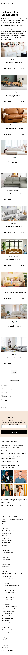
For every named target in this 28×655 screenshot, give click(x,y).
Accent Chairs (5, 627)
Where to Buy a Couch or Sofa (9, 608)
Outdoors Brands (6, 561)
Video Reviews (5, 566)
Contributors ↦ (5, 528)
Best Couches (5, 601)
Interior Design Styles (7, 595)
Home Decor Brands (7, 557)
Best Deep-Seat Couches (8, 592)
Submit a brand (5, 535)
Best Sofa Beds (5, 625)
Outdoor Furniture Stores (8, 629)
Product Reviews (6, 564)
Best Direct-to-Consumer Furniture (10, 585)
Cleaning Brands (6, 555)
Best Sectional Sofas (7, 613)
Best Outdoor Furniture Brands (9, 615)
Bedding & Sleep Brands (7, 552)
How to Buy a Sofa (6, 568)
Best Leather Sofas (6, 581)
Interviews (4, 571)
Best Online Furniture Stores (9, 597)
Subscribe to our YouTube (8, 540)
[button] (23, 3)
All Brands (4, 545)
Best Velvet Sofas (6, 620)
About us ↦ (5, 523)
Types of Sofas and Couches (9, 611)
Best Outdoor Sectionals (8, 622)
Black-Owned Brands (7, 548)
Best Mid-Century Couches (8, 590)
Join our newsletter (6, 533)
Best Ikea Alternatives (7, 604)
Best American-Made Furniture (9, 578)
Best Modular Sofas (6, 576)
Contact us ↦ (5, 526)
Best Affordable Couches (8, 588)
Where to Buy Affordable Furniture (10, 632)
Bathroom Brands (6, 559)
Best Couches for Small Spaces (9, 606)
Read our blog (5, 538)
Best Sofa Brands (6, 583)
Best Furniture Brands (7, 599)
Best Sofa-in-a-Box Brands (8, 618)
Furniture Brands (6, 550)
